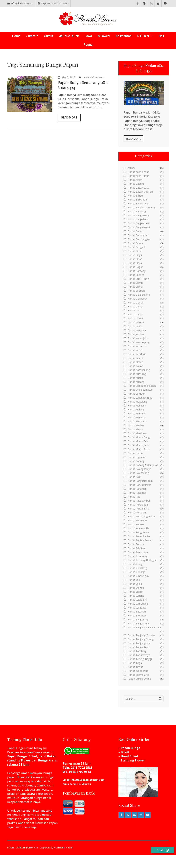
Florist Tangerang (138, 619)
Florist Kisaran (136, 358)
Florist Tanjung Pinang (141, 639)
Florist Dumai (135, 306)
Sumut (48, 36)
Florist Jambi (135, 326)
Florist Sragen (136, 587)
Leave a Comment (93, 77)
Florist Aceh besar (138, 171)
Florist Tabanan (137, 611)
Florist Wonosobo (138, 670)
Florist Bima (134, 251)
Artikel (131, 167)
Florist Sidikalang (137, 568)
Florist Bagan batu (138, 187)
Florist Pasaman (137, 492)
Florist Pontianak (137, 520)
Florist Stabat (135, 591)
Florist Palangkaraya (139, 469)
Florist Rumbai (136, 544)
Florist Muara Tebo (139, 449)
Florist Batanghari (138, 235)
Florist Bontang (137, 270)
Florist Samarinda (138, 552)
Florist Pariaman (137, 488)
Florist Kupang (136, 381)
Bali (161, 36)
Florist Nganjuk (136, 457)
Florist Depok (135, 302)
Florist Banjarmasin (139, 223)
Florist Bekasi (135, 243)
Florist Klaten (135, 362)
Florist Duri (134, 310)
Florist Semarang (137, 556)
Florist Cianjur (136, 286)
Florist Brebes (136, 274)
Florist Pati (134, 496)
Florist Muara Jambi (139, 445)
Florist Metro (135, 429)
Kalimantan (123, 36)
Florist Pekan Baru (138, 508)
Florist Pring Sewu (138, 532)
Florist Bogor (135, 267)
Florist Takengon (137, 615)
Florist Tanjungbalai (139, 643)
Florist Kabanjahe (138, 338)
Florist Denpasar (137, 298)
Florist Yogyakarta (138, 674)
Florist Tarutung (137, 651)
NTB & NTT (145, 36)
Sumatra (32, 36)
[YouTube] (165, 3)
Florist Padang (136, 461)
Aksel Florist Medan (63, 847)
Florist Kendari (136, 354)
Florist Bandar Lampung (142, 207)
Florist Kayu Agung (139, 342)
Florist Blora (135, 263)
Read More (69, 117)
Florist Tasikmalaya (139, 655)
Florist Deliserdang (139, 294)
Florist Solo (134, 579)
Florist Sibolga (136, 564)
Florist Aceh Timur (138, 175)
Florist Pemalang (137, 512)
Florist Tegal (135, 663)
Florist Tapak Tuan (138, 647)
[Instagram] (158, 3)
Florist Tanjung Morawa (141, 635)
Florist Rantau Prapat (140, 540)
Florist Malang (136, 409)
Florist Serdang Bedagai (142, 560)
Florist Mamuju (136, 413)
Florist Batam (135, 231)
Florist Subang (136, 595)
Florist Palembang (138, 473)
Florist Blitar (135, 259)
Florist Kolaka (135, 366)
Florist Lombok (136, 393)
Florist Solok (135, 583)
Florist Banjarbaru (138, 219)
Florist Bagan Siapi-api (140, 191)
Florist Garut (135, 314)
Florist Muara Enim (138, 441)
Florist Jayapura (137, 330)
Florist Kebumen (137, 346)
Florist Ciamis (135, 282)
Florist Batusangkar (139, 239)
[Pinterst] (144, 3)
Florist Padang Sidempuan (143, 465)
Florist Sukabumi (137, 599)
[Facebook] (138, 3)
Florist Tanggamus (139, 623)
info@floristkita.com (22, 3)
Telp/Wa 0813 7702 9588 (55, 3)
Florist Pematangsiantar (142, 516)
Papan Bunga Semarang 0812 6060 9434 (83, 85)
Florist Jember (136, 334)
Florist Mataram (137, 421)
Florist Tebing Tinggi (140, 659)
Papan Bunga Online (139, 678)
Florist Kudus (135, 377)
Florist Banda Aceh (138, 203)
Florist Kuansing (137, 373)
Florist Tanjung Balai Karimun (145, 627)
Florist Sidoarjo (136, 572)
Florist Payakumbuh (139, 500)
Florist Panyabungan (139, 484)
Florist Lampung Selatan (142, 385)
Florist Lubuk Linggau (140, 397)
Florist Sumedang (138, 603)
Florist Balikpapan (138, 199)
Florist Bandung (137, 211)
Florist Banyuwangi (139, 227)
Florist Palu (134, 476)
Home (16, 36)
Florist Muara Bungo (139, 437)
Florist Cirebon (136, 290)
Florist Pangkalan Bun (140, 480)
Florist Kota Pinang (139, 370)
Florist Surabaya (137, 607)
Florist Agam (135, 179)
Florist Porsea (136, 524)
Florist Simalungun (138, 576)
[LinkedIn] (151, 3)
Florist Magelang (137, 401)
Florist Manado (136, 417)
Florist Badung (136, 183)
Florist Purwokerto (139, 536)
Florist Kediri (135, 350)
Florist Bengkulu (137, 247)
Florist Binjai (135, 255)
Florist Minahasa (137, 433)
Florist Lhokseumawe (140, 389)
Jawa (88, 36)
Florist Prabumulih (138, 528)
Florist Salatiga (136, 548)
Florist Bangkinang (138, 215)
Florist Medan (136, 425)
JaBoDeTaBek (69, 36)
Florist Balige (135, 195)
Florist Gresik (135, 318)
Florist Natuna (136, 453)
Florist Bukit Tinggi (138, 278)
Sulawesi (104, 36)
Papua (88, 44)
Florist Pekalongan (138, 504)
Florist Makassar (137, 405)
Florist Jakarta (136, 322)
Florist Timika (135, 666)
